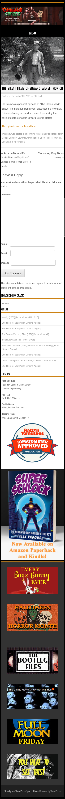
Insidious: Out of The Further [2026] (18, 339)
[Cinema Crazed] (32, 24)
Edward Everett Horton (28, 137)
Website (5, 262)
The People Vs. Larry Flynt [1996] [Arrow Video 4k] (25, 334)
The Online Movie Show (36, 133)
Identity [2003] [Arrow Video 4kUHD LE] (20, 317)
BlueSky (17, 388)
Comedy (12, 137)
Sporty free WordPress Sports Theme (22, 791)
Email (4, 253)
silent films (56, 137)
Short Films (45, 137)
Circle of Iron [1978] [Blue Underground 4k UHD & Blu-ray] (29, 360)
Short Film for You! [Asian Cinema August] (21, 322)
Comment (7, 194)
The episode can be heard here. (19, 126)
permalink (20, 141)
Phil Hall (38, 95)
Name (4, 243)
